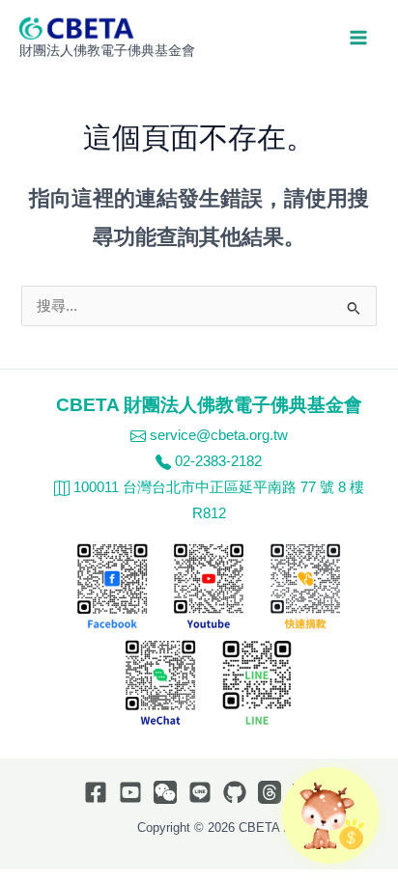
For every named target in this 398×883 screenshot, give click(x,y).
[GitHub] (234, 792)
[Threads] (269, 792)
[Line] (200, 792)
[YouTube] (130, 792)
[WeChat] (165, 792)
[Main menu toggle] (358, 37)
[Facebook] (95, 792)
